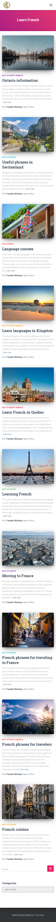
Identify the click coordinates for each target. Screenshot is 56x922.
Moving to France (17, 575)
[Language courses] (28, 221)
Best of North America (12, 76)
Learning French (17, 494)
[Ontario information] (28, 52)
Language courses (17, 249)
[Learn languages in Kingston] (28, 303)
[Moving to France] (28, 548)
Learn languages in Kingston (27, 330)
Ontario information (20, 80)
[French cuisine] (28, 801)
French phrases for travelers (27, 744)
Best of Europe (9, 157)
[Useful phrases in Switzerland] (28, 134)
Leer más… (7, 102)
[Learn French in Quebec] (28, 384)
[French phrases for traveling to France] (28, 630)
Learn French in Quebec (23, 412)
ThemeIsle (39, 915)
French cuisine (15, 829)
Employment (7, 244)
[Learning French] (28, 466)
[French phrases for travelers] (28, 716)
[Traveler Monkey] (8, 5)
